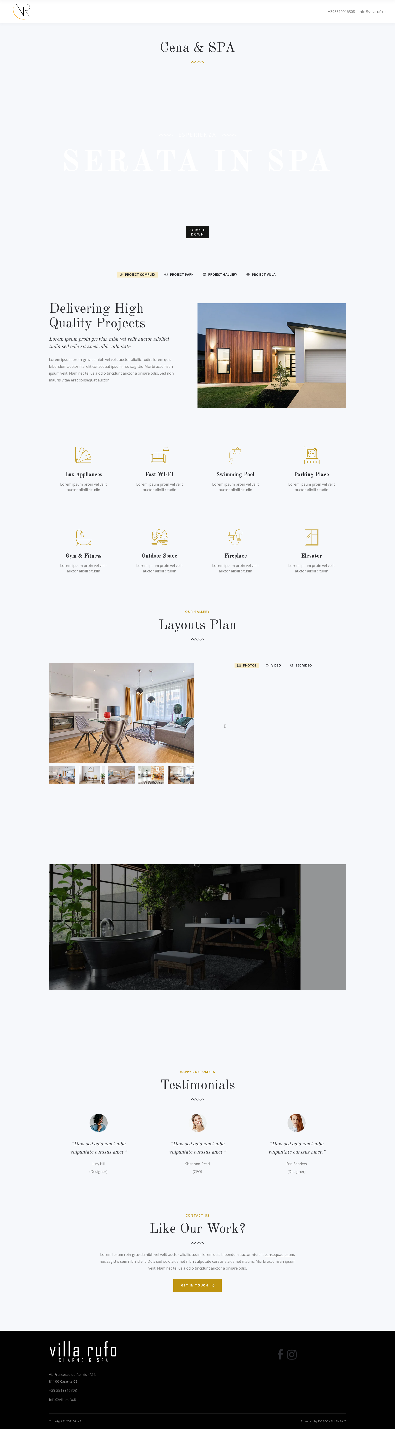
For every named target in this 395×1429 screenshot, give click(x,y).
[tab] (137, 274)
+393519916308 (341, 11)
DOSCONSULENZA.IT (332, 1421)
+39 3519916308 (63, 1390)
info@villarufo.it (370, 11)
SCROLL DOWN (197, 232)
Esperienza (197, 134)
